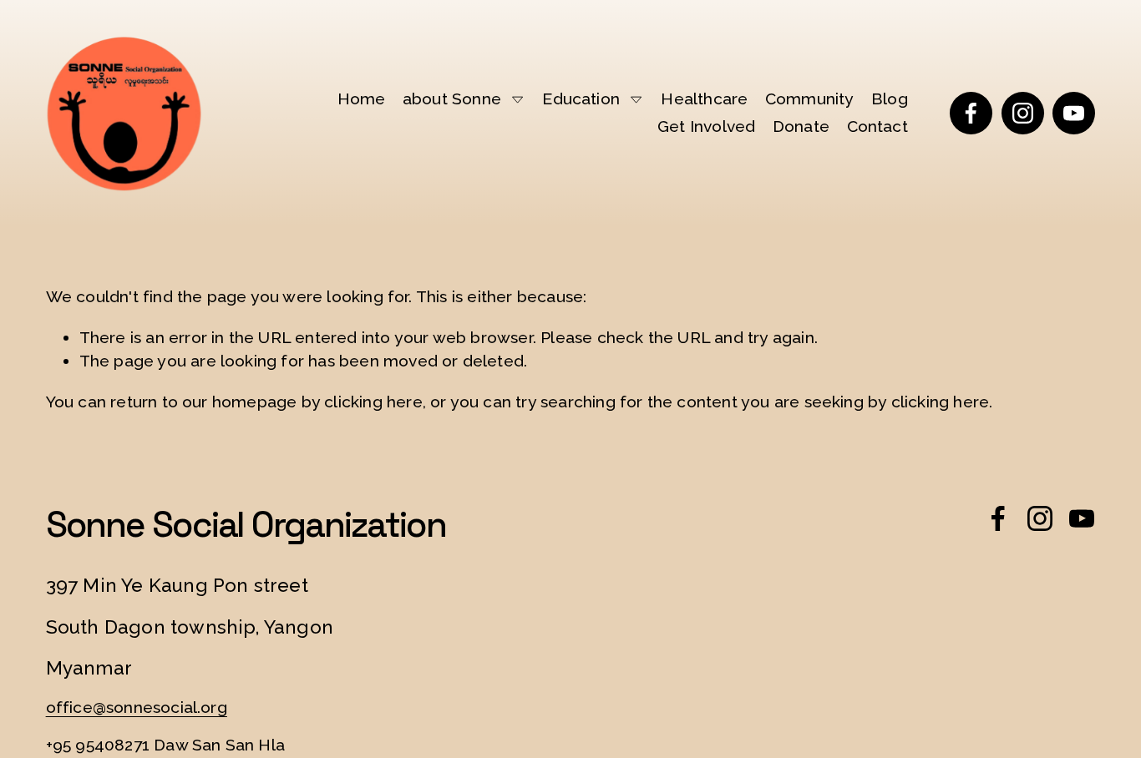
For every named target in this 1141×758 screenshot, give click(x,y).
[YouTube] (1073, 113)
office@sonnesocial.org (136, 707)
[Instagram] (1023, 113)
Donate (801, 126)
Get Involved (706, 126)
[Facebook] (971, 113)
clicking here (373, 402)
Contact (877, 126)
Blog (889, 99)
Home (361, 99)
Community (809, 99)
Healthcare (704, 99)
